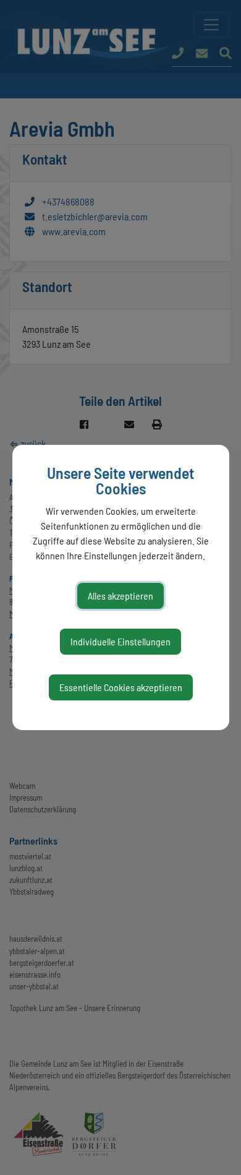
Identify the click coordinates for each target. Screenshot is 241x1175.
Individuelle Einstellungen (120, 641)
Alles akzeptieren (120, 595)
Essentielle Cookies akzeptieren (120, 687)
